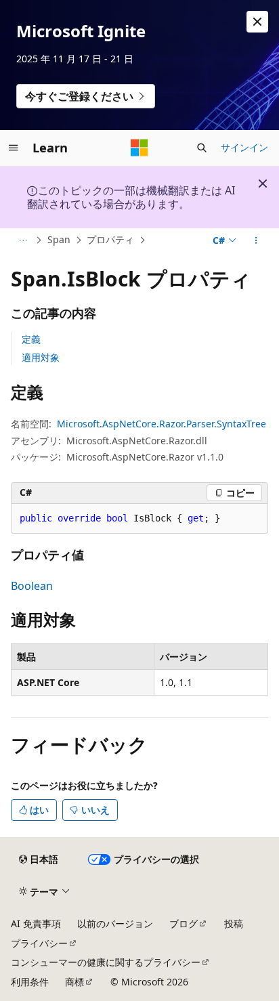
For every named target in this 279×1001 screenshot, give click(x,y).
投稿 (233, 923)
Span (58, 239)
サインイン (244, 147)
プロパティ (110, 239)
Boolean (32, 585)
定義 (31, 339)
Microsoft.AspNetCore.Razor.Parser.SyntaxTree (161, 423)
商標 (74, 981)
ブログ (183, 923)
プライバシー (39, 943)
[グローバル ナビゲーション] (13, 147)
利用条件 (30, 981)
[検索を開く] (201, 147)
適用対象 (41, 357)
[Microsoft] (139, 147)
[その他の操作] (256, 240)
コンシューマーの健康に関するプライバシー (105, 962)
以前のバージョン (115, 923)
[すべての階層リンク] (23, 240)
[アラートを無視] (257, 22)
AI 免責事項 (36, 923)
